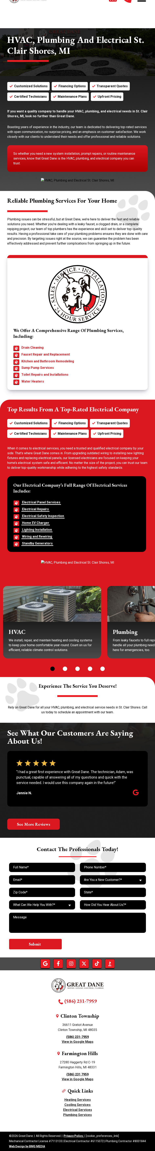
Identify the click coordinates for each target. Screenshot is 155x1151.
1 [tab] (52, 669)
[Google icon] (45, 963)
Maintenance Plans (72, 97)
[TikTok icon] (97, 963)
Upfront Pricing (109, 97)
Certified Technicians (30, 97)
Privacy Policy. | (74, 1136)
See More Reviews (33, 824)
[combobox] (113, 880)
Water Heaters (32, 381)
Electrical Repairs (35, 509)
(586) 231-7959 (80, 1001)
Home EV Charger (35, 523)
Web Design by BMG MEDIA (27, 1146)
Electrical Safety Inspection (43, 516)
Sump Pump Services (37, 368)
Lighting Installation (37, 530)
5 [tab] (102, 669)
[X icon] (84, 963)
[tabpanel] (52, 622)
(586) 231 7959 (77, 1074)
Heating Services (77, 1100)
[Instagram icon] (71, 963)
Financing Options (72, 86)
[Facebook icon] (58, 963)
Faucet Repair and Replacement (45, 354)
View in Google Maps (77, 1042)
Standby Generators (37, 543)
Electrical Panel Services (41, 502)
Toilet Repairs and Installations (44, 374)
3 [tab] (77, 669)
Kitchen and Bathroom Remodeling (47, 361)
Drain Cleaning (32, 347)
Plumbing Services (77, 1115)
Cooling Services (77, 1105)
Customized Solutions (31, 86)
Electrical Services (77, 1110)
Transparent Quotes (112, 86)
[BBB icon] (109, 963)
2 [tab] (65, 669)
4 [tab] (90, 669)
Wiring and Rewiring (37, 536)
